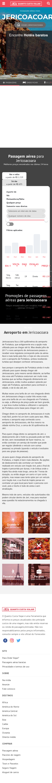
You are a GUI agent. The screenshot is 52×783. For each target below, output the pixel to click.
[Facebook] (5, 640)
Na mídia (6, 680)
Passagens (11, 82)
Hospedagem (8, 759)
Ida (7, 195)
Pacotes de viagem (11, 754)
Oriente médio (9, 737)
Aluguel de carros (10, 772)
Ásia (4, 719)
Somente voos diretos (16, 206)
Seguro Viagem (9, 767)
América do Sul (9, 715)
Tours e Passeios (10, 763)
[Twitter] (18, 640)
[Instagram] (12, 640)
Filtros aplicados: (14, 230)
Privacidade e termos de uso (15, 666)
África (5, 702)
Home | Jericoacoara (32, 25)
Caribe (5, 724)
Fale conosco (8, 688)
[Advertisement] (26, 119)
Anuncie (6, 684)
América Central (9, 711)
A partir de (11, 192)
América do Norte (10, 706)
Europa (5, 728)
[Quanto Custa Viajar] (26, 3)
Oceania (6, 732)
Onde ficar (32, 82)
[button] (25, 215)
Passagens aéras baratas (14, 662)
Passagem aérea (10, 750)
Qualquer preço (13, 202)
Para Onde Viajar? (10, 657)
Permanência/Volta (15, 199)
